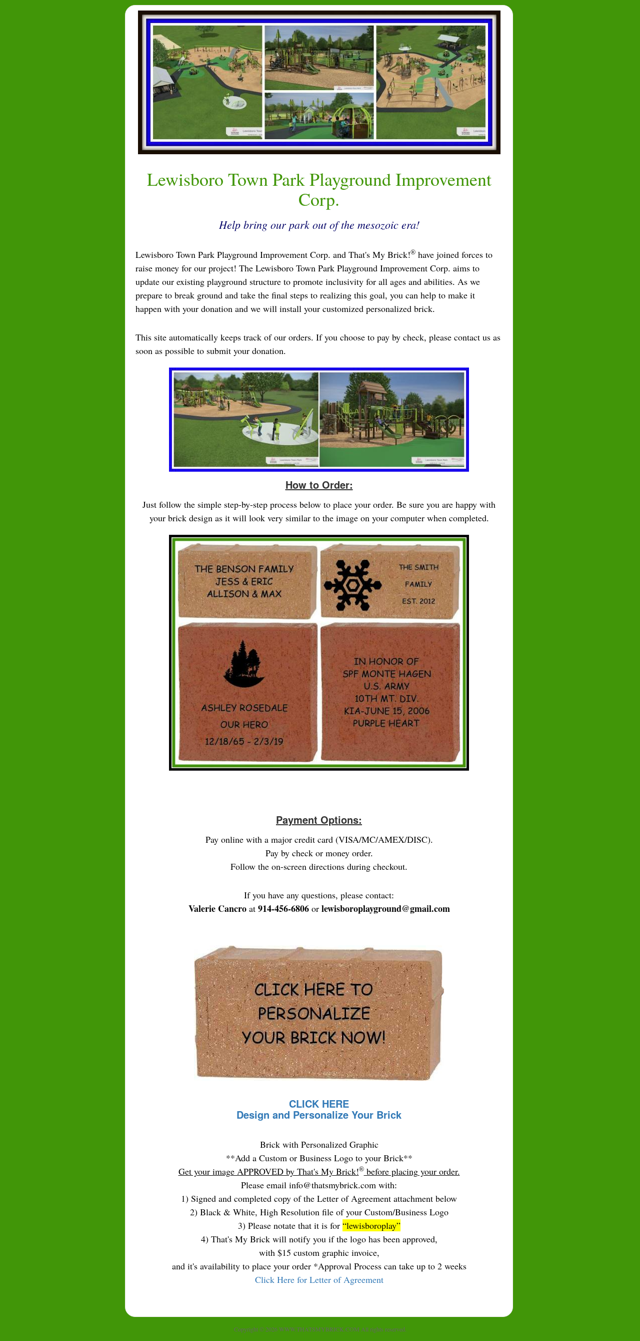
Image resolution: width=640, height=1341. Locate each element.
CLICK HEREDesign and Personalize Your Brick (319, 1109)
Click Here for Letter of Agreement (319, 1279)
